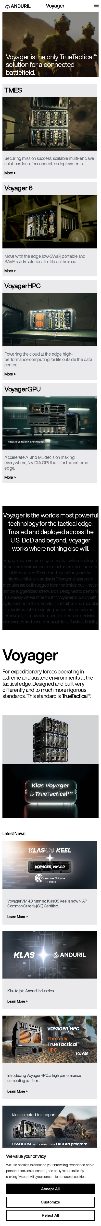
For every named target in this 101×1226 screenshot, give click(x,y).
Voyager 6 (18, 187)
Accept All (50, 1189)
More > (10, 173)
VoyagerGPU (22, 389)
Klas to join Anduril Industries (30, 991)
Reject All (50, 1215)
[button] (96, 6)
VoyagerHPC (22, 285)
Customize (50, 1202)
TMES (13, 90)
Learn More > (17, 916)
